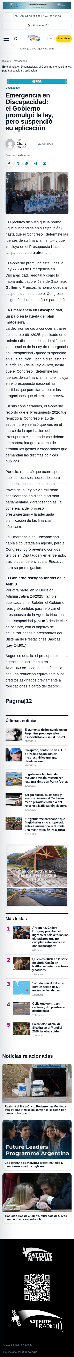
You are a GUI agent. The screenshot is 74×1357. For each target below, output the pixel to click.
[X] (17, 163)
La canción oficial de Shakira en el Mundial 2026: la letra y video (47, 1027)
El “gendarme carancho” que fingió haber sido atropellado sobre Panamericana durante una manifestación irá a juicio (45, 824)
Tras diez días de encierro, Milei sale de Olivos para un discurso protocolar (36, 1217)
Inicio (5, 60)
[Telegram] (35, 163)
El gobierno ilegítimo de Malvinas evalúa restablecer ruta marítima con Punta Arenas (46, 777)
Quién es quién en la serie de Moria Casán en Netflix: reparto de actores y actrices (50, 964)
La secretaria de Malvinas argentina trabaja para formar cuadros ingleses (34, 1164)
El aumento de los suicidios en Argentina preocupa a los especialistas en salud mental (46, 733)
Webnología (29, 1351)
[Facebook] (9, 163)
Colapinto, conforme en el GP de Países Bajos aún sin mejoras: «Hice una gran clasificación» (45, 755)
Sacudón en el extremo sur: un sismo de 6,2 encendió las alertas (48, 986)
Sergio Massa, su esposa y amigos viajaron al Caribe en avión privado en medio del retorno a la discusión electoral (46, 800)
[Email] (44, 163)
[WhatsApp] (26, 163)
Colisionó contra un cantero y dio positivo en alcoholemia (49, 1007)
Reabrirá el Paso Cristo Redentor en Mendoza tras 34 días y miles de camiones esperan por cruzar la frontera (35, 1110)
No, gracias (20, 41)
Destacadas (20, 60)
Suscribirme (53, 41)
